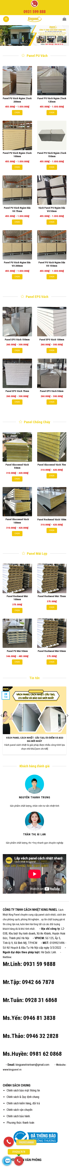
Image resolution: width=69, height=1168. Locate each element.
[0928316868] (9, 1142)
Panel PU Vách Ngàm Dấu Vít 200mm (17, 264)
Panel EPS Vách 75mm (17, 391)
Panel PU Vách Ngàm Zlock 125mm (51, 100)
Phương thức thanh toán (20, 1122)
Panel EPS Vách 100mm (51, 339)
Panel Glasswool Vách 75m (52, 464)
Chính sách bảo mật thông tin (23, 1090)
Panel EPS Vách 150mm (17, 339)
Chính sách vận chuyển (19, 1110)
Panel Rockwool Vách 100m (51, 519)
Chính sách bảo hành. (18, 1116)
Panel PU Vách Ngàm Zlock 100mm (17, 154)
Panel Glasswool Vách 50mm (17, 466)
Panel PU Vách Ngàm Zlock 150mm (51, 154)
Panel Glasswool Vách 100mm (17, 521)
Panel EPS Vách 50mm (51, 391)
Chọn (17, 112)
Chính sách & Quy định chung (23, 1097)
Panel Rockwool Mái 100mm (17, 598)
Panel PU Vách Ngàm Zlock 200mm (17, 100)
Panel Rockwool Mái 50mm (52, 651)
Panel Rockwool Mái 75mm (52, 596)
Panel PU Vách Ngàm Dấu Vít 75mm (17, 209)
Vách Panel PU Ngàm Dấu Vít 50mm (51, 209)
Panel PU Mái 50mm (17, 651)
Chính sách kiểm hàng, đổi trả (23, 1103)
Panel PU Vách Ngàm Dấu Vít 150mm (51, 264)
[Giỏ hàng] (64, 19)
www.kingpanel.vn (12, 1069)
